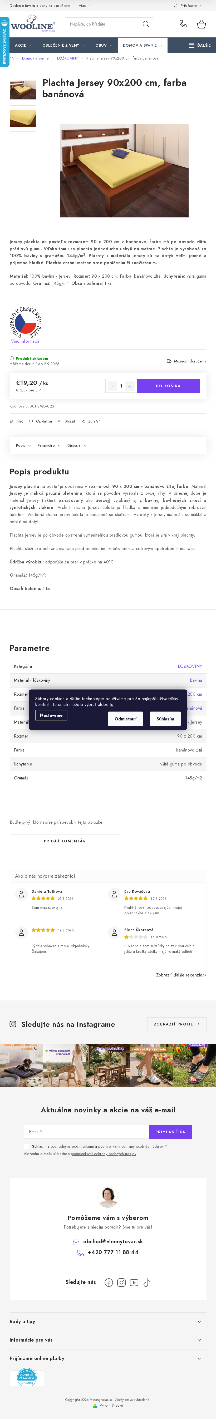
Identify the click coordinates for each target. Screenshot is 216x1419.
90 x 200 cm (189, 694)
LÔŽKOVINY (190, 666)
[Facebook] (109, 1282)
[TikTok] (147, 1282)
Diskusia (74, 445)
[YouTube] (134, 1282)
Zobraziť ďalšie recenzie (179, 975)
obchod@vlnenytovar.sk (113, 1241)
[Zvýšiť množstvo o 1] (130, 386)
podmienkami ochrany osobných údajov (131, 1146)
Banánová (193, 708)
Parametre (46, 445)
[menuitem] (23, 45)
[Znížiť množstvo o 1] (112, 386)
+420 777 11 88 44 (185, 24)
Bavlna (196, 680)
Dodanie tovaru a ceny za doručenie (40, 5)
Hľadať (146, 24)
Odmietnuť (125, 719)
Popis (20, 445)
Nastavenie (51, 715)
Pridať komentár (65, 841)
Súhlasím (165, 719)
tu (112, 704)
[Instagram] (121, 1282)
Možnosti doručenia (190, 361)
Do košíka (168, 386)
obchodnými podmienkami (72, 1146)
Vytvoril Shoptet (111, 1405)
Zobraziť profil (173, 1024)
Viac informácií (25, 341)
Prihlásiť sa (170, 1132)
